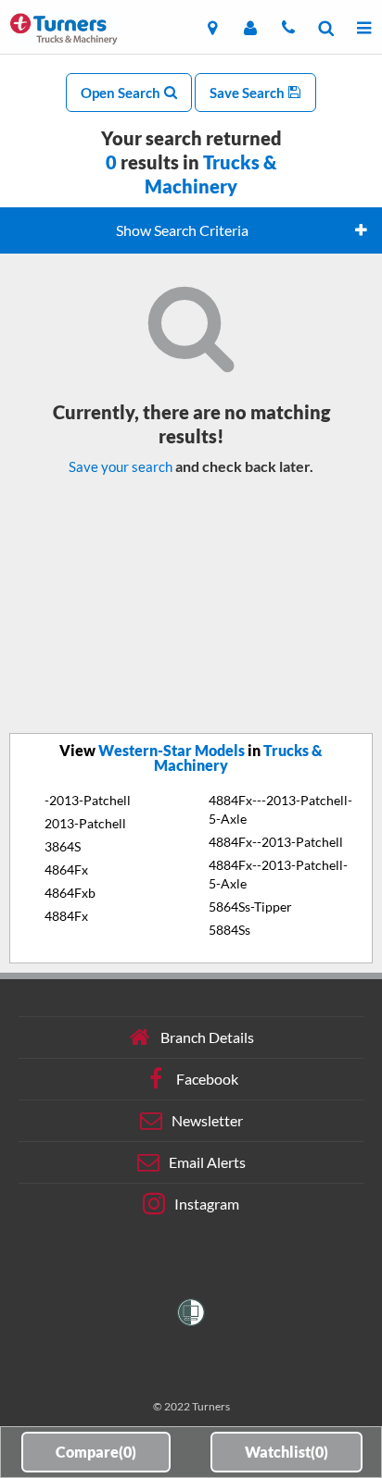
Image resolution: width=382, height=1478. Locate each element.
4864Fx (66, 869)
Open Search (122, 92)
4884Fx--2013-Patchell (276, 842)
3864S (63, 846)
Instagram (206, 1203)
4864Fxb (70, 892)
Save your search (120, 466)
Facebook (207, 1078)
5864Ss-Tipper (250, 906)
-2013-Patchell (88, 800)
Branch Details (207, 1037)
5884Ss (229, 930)
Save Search (248, 92)
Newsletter (207, 1120)
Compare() (96, 1451)
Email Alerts (207, 1162)
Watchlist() (286, 1451)
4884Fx (66, 916)
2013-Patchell (85, 823)
